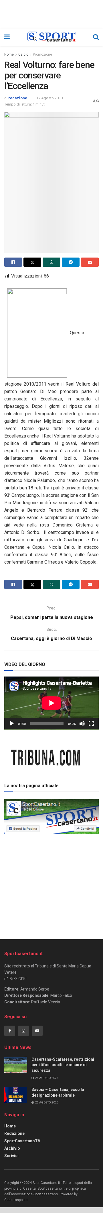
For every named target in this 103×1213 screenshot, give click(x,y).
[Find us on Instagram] (23, 1031)
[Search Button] (96, 37)
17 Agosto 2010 (49, 98)
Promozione (42, 54)
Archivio (12, 1148)
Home (9, 54)
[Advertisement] (51, 884)
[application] (51, 703)
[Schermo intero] (91, 723)
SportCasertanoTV (22, 1141)
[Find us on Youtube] (37, 1031)
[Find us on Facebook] (9, 1031)
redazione (17, 98)
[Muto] (82, 723)
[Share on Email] (90, 262)
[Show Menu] (7, 37)
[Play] (12, 723)
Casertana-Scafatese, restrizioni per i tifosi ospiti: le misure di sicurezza (62, 1065)
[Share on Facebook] (13, 262)
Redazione (14, 1133)
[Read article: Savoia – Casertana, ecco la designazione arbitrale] (15, 1095)
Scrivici (11, 1155)
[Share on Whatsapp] (51, 262)
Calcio (23, 54)
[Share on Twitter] (32, 262)
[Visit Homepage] (51, 37)
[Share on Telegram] (71, 262)
